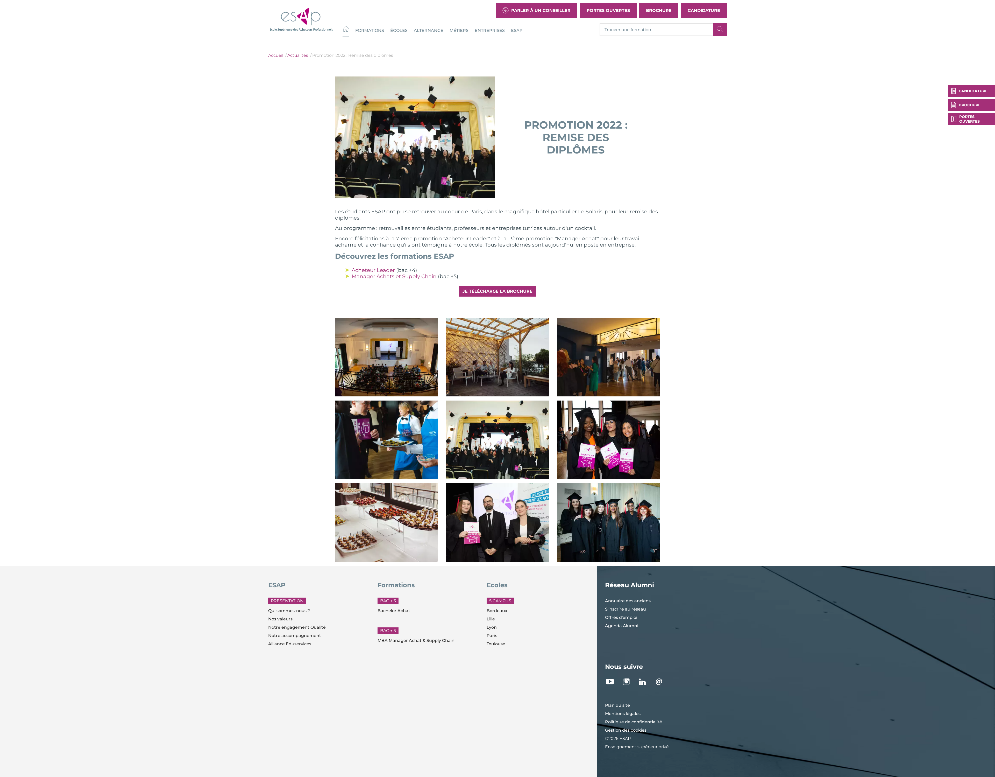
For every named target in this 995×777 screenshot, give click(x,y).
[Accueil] (345, 29)
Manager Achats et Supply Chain (394, 276)
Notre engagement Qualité (297, 627)
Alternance (428, 30)
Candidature (704, 10)
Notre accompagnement (294, 635)
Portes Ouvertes (608, 10)
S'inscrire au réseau (625, 609)
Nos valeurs (280, 619)
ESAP (517, 30)
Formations (369, 30)
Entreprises (490, 30)
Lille (491, 619)
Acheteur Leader (373, 270)
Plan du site (617, 705)
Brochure (659, 10)
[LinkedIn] (645, 681)
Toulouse (496, 643)
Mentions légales (623, 713)
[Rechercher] (720, 29)
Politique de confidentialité (633, 721)
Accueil (275, 55)
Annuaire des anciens (628, 600)
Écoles (399, 30)
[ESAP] (301, 19)
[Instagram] (629, 681)
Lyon (492, 627)
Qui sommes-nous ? (289, 610)
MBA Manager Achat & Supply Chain (416, 640)
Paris (492, 635)
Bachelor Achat (394, 610)
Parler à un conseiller (541, 10)
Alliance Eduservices (289, 643)
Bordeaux (497, 610)
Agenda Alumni (621, 625)
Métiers (459, 30)
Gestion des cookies (625, 730)
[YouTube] (612, 681)
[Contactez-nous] (661, 681)
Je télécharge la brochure (497, 291)
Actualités (297, 55)
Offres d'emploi (621, 617)
